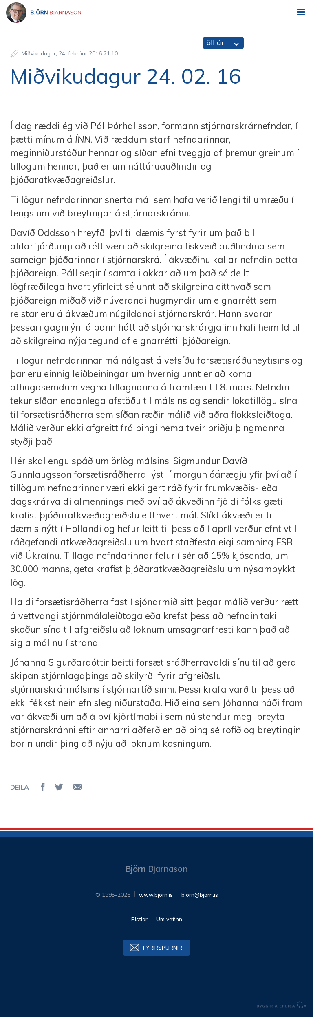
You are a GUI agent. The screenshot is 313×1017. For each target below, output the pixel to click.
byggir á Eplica (281, 1005)
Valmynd (301, 12)
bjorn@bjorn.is (199, 894)
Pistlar (139, 919)
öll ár (215, 42)
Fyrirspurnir (162, 947)
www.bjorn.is (156, 894)
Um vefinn (169, 919)
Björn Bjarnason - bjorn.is (51, 12)
